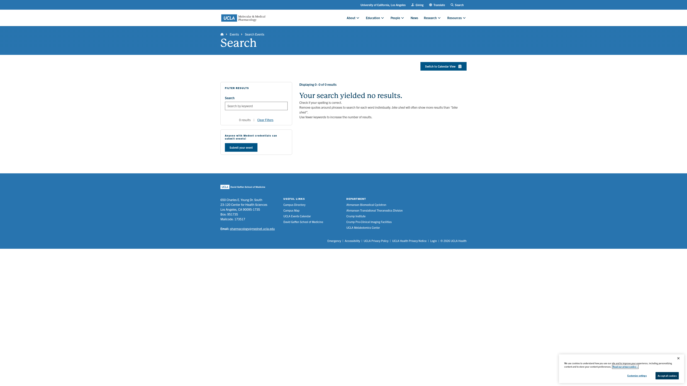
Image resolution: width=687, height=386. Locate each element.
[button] (437, 5)
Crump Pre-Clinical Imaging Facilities (369, 222)
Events (234, 34)
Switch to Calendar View (440, 66)
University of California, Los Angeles (383, 5)
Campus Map (291, 210)
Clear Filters (265, 120)
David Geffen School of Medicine (303, 222)
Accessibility (352, 241)
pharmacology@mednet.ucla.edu (252, 229)
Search (230, 98)
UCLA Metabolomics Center (363, 227)
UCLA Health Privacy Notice (409, 241)
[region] (621, 368)
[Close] (678, 358)
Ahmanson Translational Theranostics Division (374, 210)
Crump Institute (356, 216)
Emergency (334, 241)
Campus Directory (294, 204)
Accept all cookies (667, 375)
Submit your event (241, 147)
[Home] (222, 34)
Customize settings (637, 375)
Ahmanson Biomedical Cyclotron (366, 204)
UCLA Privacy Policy (376, 241)
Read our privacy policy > (625, 366)
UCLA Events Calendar (297, 216)
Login (433, 241)
